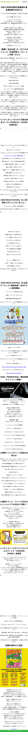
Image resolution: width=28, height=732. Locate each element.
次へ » (15, 729)
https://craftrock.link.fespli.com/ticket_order (14, 367)
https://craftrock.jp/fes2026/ (14, 373)
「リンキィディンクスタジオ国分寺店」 (13, 155)
